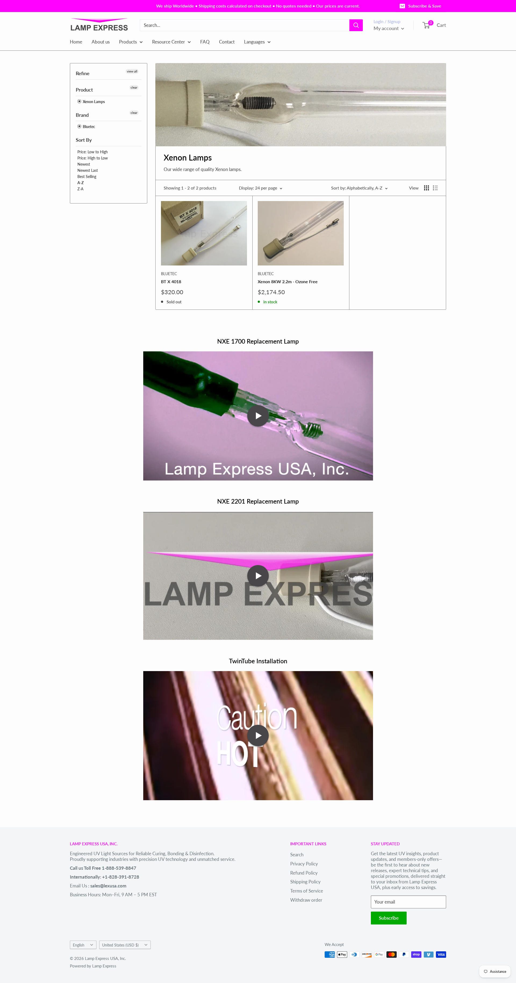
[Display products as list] (435, 187)
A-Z (80, 182)
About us (101, 41)
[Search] (356, 25)
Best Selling (86, 176)
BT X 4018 (171, 281)
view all (132, 71)
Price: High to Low (92, 158)
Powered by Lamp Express (93, 965)
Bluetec (88, 126)
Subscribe (389, 918)
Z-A (80, 189)
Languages (254, 41)
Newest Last (87, 170)
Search (296, 854)
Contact (227, 41)
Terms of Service (306, 891)
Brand (82, 115)
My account (387, 28)
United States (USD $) (120, 945)
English (78, 945)
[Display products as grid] (426, 187)
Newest (83, 164)
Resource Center (168, 41)
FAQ (205, 41)
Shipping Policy (305, 881)
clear (134, 87)
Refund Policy (304, 873)
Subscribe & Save (424, 5)
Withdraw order (306, 900)
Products (128, 41)
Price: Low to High (92, 152)
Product (84, 90)
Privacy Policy (304, 864)
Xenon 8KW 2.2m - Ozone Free (288, 281)
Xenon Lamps (93, 101)
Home (76, 41)
